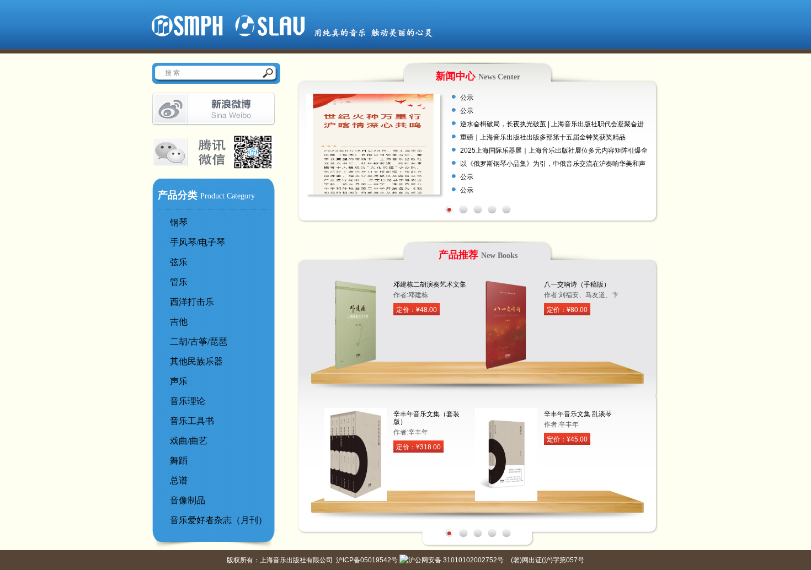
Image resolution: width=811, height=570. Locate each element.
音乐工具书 (192, 421)
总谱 (179, 480)
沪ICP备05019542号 (367, 560)
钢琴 (179, 222)
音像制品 (187, 500)
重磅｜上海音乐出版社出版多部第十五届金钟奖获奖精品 (543, 137)
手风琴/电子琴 (197, 242)
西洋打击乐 (192, 301)
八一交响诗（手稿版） (577, 284)
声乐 (179, 381)
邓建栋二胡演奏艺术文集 (429, 284)
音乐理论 (187, 401)
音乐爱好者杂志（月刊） (218, 520)
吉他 (179, 321)
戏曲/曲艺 (188, 440)
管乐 (179, 282)
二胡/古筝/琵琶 (198, 341)
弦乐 (179, 262)
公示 (466, 97)
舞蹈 (179, 460)
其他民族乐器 (196, 361)
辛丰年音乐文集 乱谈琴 (578, 414)
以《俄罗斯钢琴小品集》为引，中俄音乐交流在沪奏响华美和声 (552, 164)
